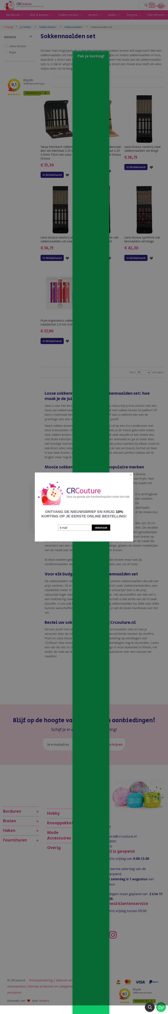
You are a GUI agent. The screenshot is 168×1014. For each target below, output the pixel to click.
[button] (150, 1007)
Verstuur (101, 528)
